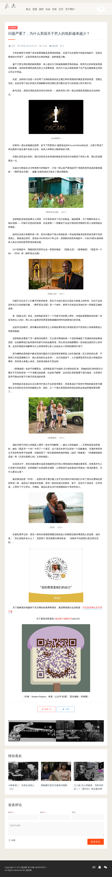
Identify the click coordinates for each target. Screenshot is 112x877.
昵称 (11, 812)
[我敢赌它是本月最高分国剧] (56, 772)
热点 (28, 9)
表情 (13, 840)
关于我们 (70, 9)
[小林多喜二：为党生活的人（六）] (23, 772)
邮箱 (42, 812)
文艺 (61, 9)
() (47, 709)
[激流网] (10, 5)
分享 (67, 709)
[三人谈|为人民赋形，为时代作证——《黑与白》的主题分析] (89, 772)
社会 (48, 9)
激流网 (55, 46)
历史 (54, 9)
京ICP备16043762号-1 (37, 867)
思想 (35, 9)
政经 (41, 9)
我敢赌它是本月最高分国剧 (54, 785)
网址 (74, 812)
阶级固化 (13, 27)
